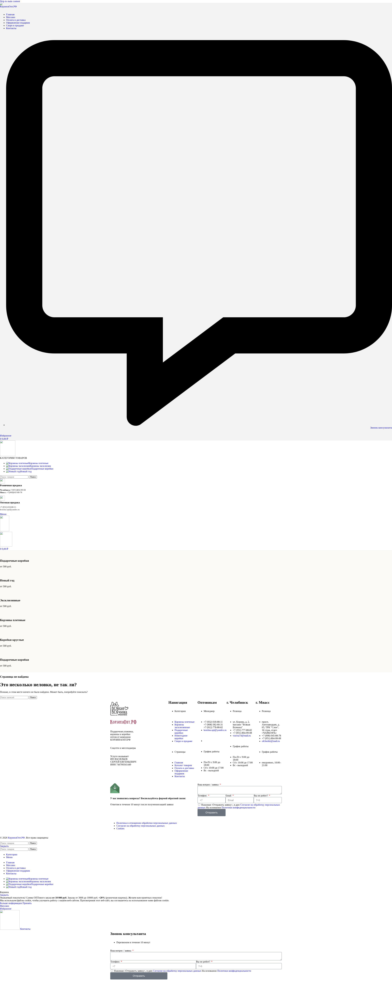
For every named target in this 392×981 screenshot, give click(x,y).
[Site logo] (9, 6)
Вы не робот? (261, 795)
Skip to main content (10, 1)
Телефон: (203, 795)
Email (229, 795)
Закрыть (4, 846)
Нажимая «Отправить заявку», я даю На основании (239, 806)
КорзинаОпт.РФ (16, 837)
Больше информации (11, 903)
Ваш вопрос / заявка (208, 784)
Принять (27, 903)
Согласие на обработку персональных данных (177, 971)
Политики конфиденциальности (238, 807)
